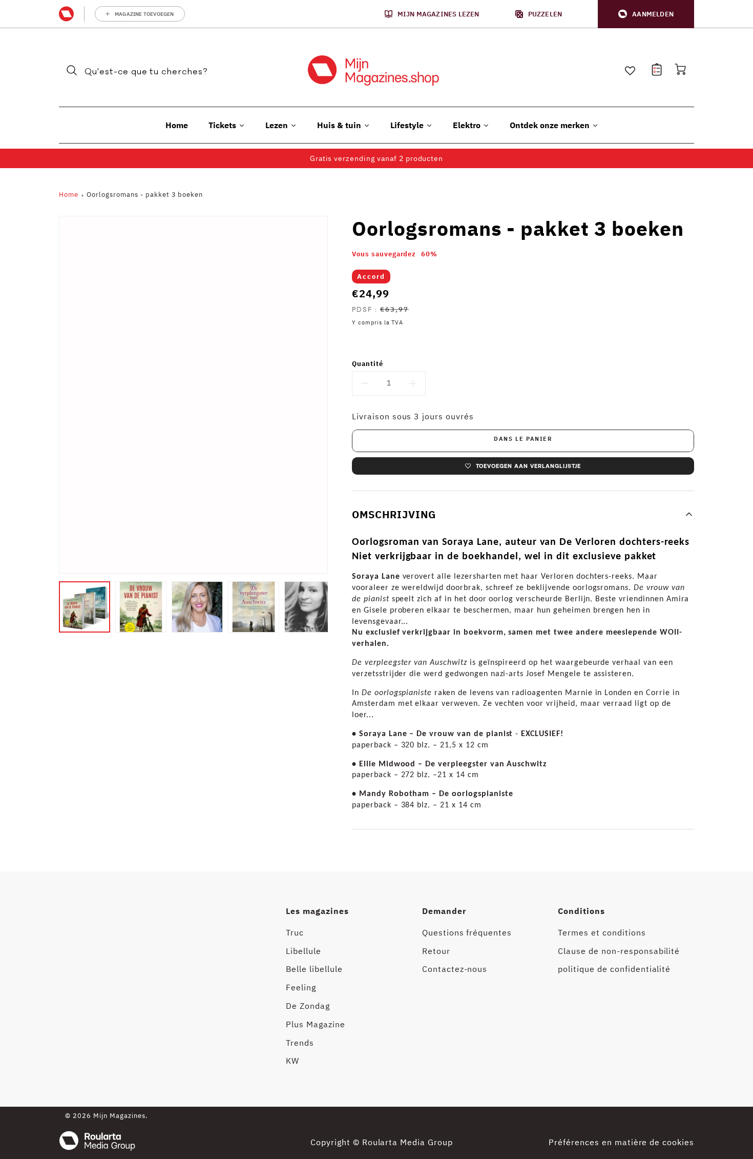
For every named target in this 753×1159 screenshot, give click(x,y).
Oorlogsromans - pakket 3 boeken (145, 194)
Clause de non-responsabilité (619, 951)
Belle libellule (314, 969)
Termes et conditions (601, 932)
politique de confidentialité (614, 969)
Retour (436, 951)
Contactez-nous (454, 969)
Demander (444, 911)
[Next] (335, 607)
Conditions (581, 911)
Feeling (301, 987)
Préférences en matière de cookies (621, 1142)
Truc (295, 932)
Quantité (367, 364)
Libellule (303, 951)
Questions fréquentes (467, 932)
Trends (300, 1043)
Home (68, 194)
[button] (646, 14)
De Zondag (308, 1006)
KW (292, 1060)
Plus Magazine (315, 1024)
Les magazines (317, 911)
